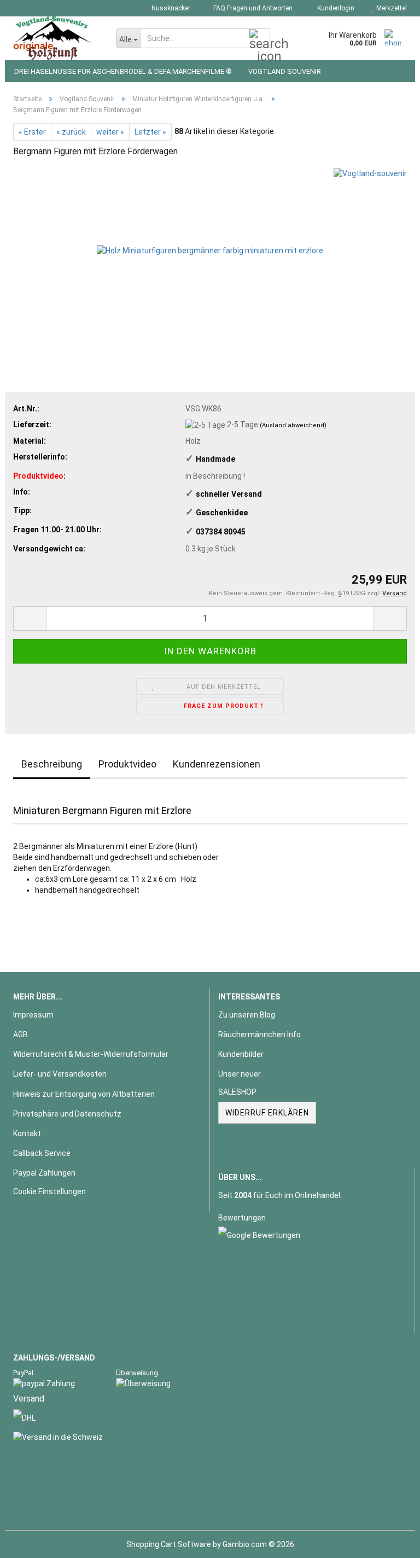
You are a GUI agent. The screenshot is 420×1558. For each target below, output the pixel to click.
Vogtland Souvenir (284, 71)
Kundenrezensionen (216, 764)
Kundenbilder (241, 1054)
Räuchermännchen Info (259, 1034)
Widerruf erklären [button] (267, 1112)
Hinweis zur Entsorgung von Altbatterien (84, 1094)
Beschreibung (51, 764)
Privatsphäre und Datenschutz (67, 1113)
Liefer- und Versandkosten (60, 1073)
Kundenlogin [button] (334, 8)
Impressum (33, 1014)
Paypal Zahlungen (44, 1172)
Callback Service (42, 1153)
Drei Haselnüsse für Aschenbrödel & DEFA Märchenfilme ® (123, 71)
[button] (29, 618)
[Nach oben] (390, 1541)
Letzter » (150, 131)
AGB (20, 1034)
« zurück (71, 131)
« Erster (32, 131)
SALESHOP (237, 1092)
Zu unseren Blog (246, 1014)
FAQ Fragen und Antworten (252, 8)
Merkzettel (390, 8)
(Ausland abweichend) (293, 425)
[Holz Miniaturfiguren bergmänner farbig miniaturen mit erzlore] (210, 249)
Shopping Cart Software (168, 1544)
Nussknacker (170, 8)
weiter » (110, 131)
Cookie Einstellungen (49, 1191)
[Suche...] (259, 39)
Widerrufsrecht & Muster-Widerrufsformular (90, 1054)
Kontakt (27, 1133)
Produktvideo (127, 764)
